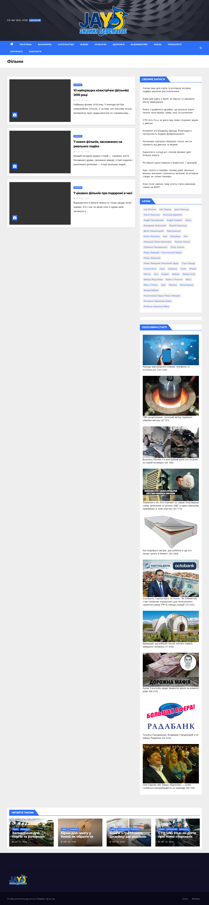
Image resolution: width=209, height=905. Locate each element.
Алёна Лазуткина (152, 215)
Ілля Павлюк (165, 209)
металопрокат (187, 285)
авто (156, 274)
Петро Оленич (177, 247)
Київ (165, 236)
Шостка (147, 274)
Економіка (45, 44)
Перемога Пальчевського (155, 247)
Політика (26, 44)
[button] (201, 48)
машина (173, 285)
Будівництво (139, 44)
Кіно (186, 236)
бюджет (165, 274)
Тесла (183, 269)
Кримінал (16, 51)
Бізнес (84, 44)
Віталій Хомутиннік (178, 225)
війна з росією (151, 285)
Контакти (35, 51)
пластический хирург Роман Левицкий (162, 296)
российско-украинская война (157, 301)
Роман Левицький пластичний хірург (161, 263)
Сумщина (172, 269)
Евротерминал (174, 231)
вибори (175, 274)
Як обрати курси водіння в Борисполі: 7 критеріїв (170, 162)
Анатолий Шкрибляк (172, 215)
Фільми (192, 269)
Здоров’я (119, 44)
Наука (158, 44)
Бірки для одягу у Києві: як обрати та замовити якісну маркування (77, 838)
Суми (162, 269)
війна (188, 279)
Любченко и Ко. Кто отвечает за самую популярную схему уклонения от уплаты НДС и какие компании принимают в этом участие (171, 505)
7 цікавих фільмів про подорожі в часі (103, 193)
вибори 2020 (189, 274)
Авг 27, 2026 (21, 842)
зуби (163, 285)
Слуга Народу (188, 263)
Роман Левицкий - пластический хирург (163, 252)
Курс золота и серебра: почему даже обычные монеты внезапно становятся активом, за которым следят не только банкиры (170, 173)
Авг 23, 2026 (167, 842)
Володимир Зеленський (155, 225)
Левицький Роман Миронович (157, 242)
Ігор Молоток (150, 209)
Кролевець (175, 236)
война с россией (174, 279)
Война (188, 220)
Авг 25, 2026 (69, 842)
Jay (53, 899)
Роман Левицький (152, 258)
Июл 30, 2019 (82, 152)
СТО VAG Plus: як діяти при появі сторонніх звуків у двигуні (177, 836)
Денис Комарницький (154, 231)
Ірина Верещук (182, 209)
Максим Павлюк (182, 242)
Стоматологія (150, 269)
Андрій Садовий (174, 220)
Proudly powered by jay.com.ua (21, 899)
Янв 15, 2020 (82, 100)
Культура (100, 44)
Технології (175, 44)
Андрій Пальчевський (154, 220)
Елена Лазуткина (152, 236)
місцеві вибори (151, 290)
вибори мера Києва (153, 279)
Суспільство (66, 44)
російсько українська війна (156, 306)
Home (185, 899)
